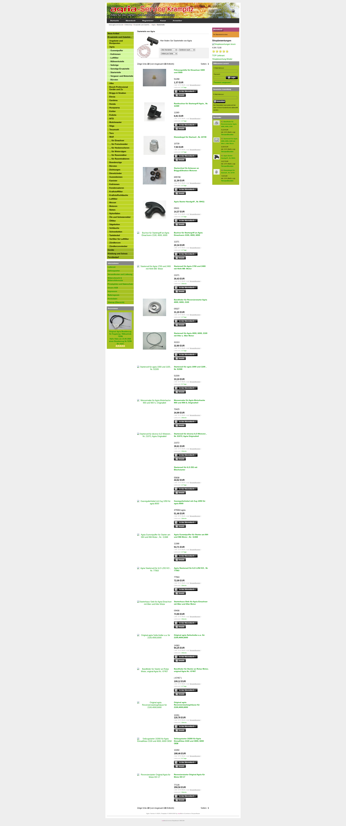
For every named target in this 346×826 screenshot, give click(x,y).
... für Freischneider (118, 144)
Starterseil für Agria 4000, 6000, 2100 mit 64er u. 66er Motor (229, 141)
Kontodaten (112, 299)
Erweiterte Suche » (214, 13)
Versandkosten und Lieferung (120, 274)
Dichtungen (114, 169)
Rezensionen (113, 308)
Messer (112, 202)
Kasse (163, 21)
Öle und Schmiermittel (119, 217)
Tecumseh (114, 129)
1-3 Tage (184, 87)
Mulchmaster (115, 122)
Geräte (111, 250)
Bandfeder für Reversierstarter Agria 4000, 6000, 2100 (229, 124)
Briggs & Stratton (117, 93)
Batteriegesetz (113, 295)
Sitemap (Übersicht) (116, 302)
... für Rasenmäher (118, 155)
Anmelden (177, 21)
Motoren (113, 206)
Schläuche (114, 228)
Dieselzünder (115, 173)
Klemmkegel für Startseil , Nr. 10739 (190, 137)
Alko (111, 83)
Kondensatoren (116, 188)
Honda (112, 104)
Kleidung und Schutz (118, 253)
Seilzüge (114, 65)
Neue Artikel (113, 33)
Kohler (112, 111)
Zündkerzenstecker (118, 246)
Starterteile (115, 72)
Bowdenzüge (115, 162)
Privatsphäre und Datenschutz (120, 284)
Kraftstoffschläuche (118, 195)
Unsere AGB (113, 288)
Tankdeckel (114, 235)
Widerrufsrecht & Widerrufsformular (115, 279)
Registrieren (148, 21)
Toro (111, 133)
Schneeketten (115, 232)
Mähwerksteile (117, 61)
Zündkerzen (115, 242)
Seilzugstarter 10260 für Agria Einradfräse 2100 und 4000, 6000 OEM (189, 741)
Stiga (111, 126)
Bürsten (114, 80)
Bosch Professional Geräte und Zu (118, 88)
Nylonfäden (114, 213)
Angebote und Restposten (116, 42)
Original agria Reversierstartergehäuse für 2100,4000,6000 (187, 704)
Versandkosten (195, 85)
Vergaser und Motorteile (121, 76)
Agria (111, 47)
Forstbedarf (113, 257)
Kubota (112, 115)
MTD (111, 118)
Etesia (112, 97)
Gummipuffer (116, 50)
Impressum (112, 291)
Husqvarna (114, 107)
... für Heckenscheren (119, 148)
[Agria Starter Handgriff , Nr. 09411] (216, 159)
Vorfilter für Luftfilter (119, 239)
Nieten (112, 210)
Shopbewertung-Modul (222, 59)
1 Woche (184, 283)
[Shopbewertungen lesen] (224, 44)
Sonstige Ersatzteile (119, 69)
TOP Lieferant (218, 55)
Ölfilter (112, 221)
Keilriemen (115, 54)
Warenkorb (131, 21)
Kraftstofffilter (116, 191)
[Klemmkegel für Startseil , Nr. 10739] (216, 174)
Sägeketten (114, 224)
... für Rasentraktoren (119, 159)
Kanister (113, 180)
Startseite (114, 21)
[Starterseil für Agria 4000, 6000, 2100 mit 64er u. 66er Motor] (216, 142)
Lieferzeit (111, 267)
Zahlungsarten (114, 271)
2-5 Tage (184, 384)
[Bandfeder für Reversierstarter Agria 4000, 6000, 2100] (216, 125)
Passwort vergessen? (223, 82)
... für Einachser (116, 140)
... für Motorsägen (117, 151)
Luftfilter (114, 58)
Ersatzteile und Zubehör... (120, 37)
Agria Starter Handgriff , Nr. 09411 (189, 202)
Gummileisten (115, 177)
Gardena (113, 100)
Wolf (111, 137)
